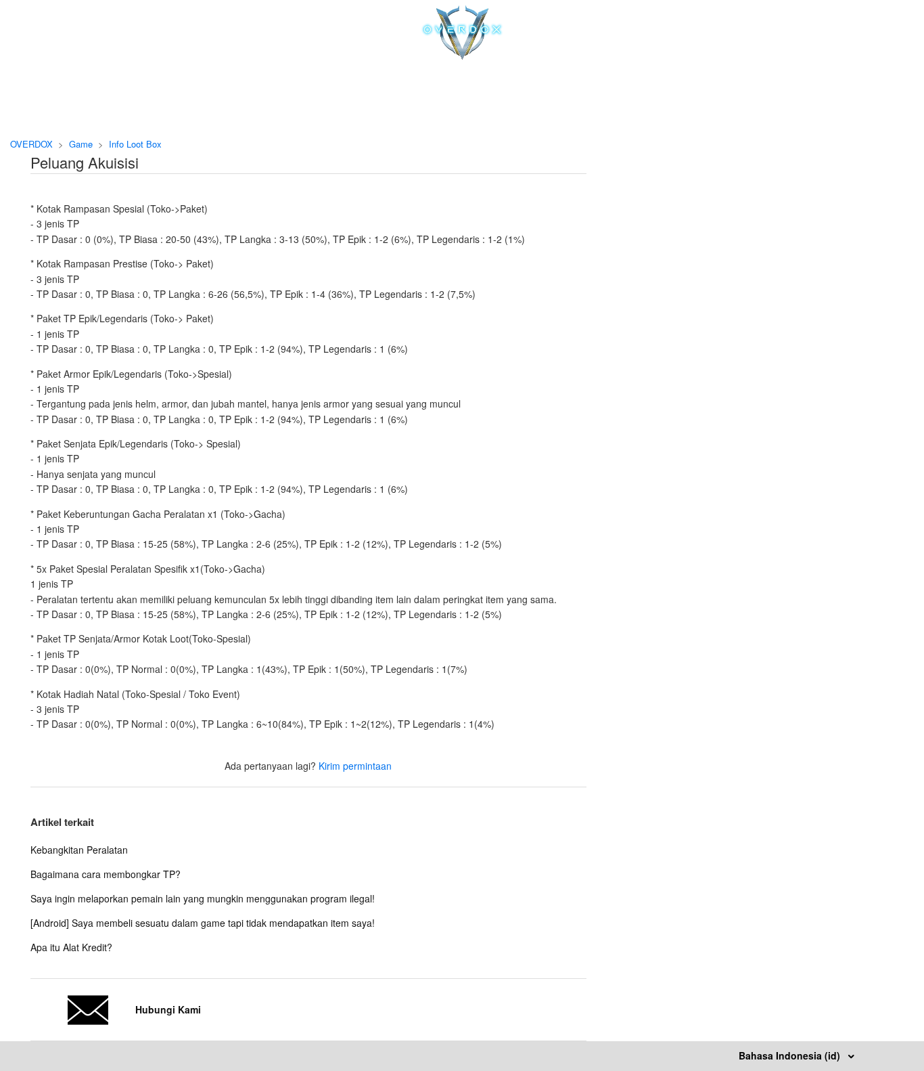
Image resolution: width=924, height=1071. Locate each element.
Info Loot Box (135, 143)
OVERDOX (31, 143)
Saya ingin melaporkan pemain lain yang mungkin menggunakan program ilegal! (202, 898)
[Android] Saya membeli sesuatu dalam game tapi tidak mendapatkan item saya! (202, 923)
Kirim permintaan (355, 765)
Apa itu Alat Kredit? (71, 947)
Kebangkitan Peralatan (79, 849)
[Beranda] (462, 55)
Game (81, 143)
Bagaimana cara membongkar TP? (105, 874)
